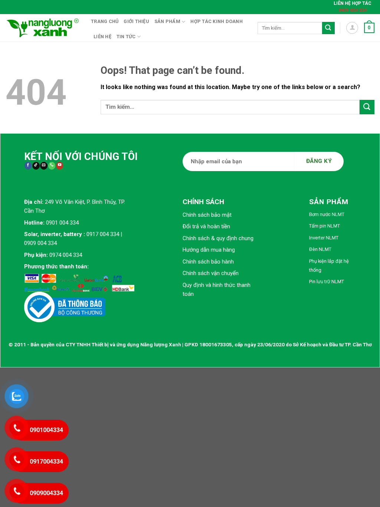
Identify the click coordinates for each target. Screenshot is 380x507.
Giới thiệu (136, 21)
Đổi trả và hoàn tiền (206, 226)
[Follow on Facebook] (28, 166)
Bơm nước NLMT (326, 214)
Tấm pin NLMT (324, 226)
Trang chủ (104, 21)
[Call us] (51, 166)
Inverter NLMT (323, 238)
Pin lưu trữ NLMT (326, 281)
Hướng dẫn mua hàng (209, 249)
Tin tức (126, 36)
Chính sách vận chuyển (211, 273)
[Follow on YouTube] (59, 166)
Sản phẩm (167, 21)
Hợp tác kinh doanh (216, 21)
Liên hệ (102, 36)
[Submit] (328, 28)
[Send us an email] (43, 166)
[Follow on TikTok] (35, 166)
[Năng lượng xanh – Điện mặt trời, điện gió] (43, 27)
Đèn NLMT (320, 249)
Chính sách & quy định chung (218, 238)
